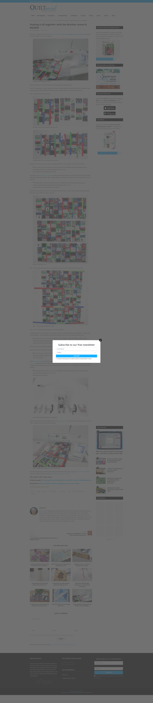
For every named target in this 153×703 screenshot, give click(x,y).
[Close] (100, 340)
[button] (95, 352)
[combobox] (76, 352)
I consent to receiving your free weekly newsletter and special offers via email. (74, 358)
